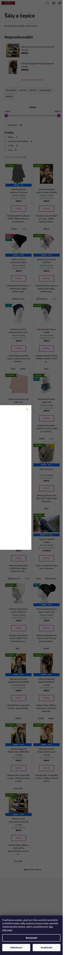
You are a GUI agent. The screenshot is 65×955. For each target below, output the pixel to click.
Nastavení (31, 938)
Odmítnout (16, 947)
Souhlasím (46, 947)
